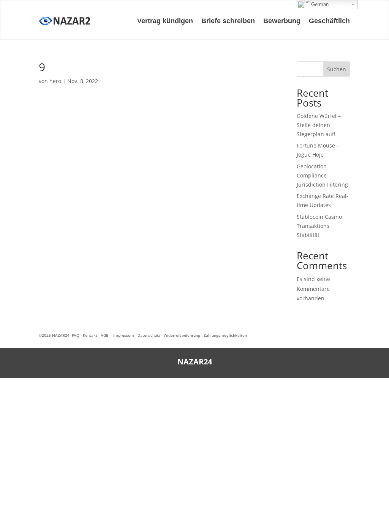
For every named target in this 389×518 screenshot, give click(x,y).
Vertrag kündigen (165, 21)
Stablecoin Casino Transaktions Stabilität (319, 226)
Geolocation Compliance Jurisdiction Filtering (322, 175)
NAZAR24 (61, 335)
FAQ (75, 335)
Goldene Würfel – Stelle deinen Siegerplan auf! (319, 125)
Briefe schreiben (228, 21)
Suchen (336, 69)
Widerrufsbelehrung (182, 335)
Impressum (123, 335)
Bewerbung (281, 21)
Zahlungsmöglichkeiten (225, 335)
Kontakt (90, 335)
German (319, 4)
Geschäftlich (329, 21)
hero (55, 81)
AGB (105, 335)
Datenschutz (149, 335)
